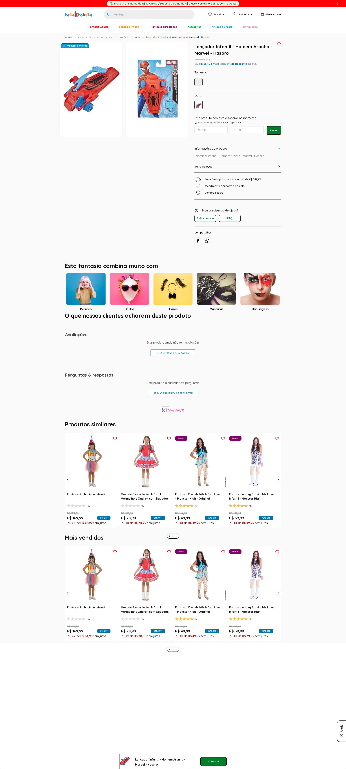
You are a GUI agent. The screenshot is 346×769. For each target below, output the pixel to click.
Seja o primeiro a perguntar (173, 393)
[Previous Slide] (67, 480)
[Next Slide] (278, 480)
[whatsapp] (207, 240)
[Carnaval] (77, 26)
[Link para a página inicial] (68, 37)
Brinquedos (84, 37)
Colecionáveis (105, 37)
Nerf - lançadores (129, 37)
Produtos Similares (77, 45)
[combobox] (149, 14)
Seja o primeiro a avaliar (173, 352)
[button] (198, 105)
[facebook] (197, 240)
